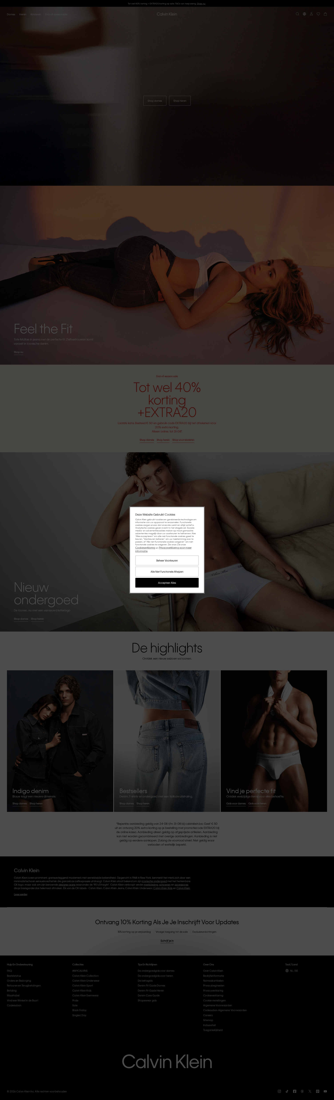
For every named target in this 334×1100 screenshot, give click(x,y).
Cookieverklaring (145, 547)
